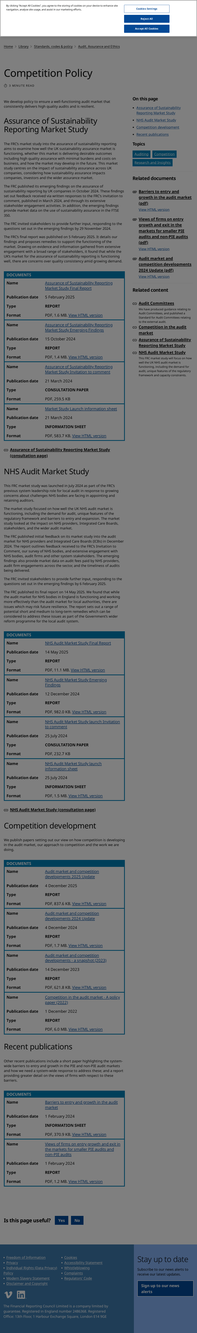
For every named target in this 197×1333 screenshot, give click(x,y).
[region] (98, 18)
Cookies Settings (146, 8)
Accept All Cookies (146, 28)
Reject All (147, 18)
